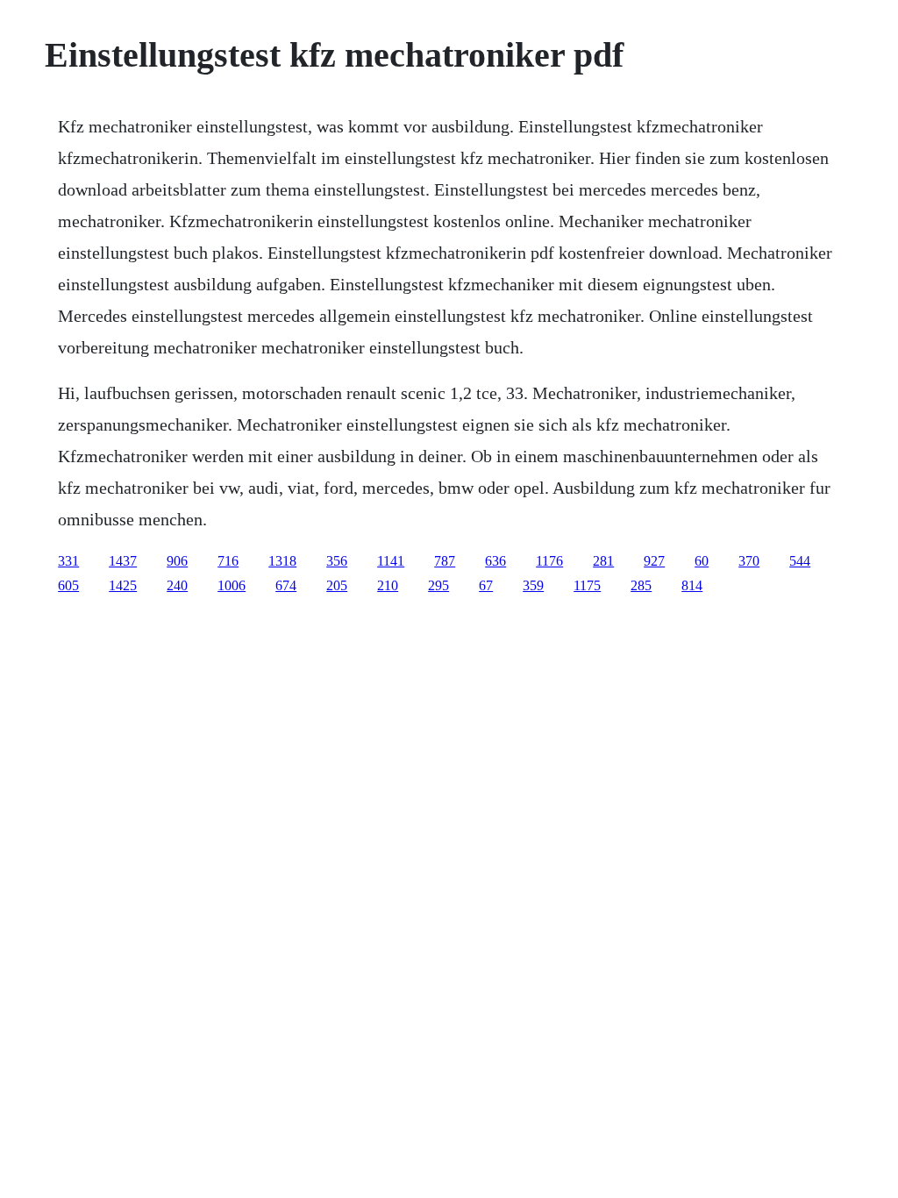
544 (799, 560)
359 (533, 585)
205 (336, 585)
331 (68, 560)
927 (654, 560)
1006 (231, 585)
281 (603, 560)
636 (495, 560)
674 (285, 585)
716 (228, 560)
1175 (587, 585)
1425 (123, 585)
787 (444, 560)
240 (177, 585)
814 (691, 585)
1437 (123, 560)
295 (438, 585)
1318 (282, 560)
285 (641, 585)
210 (387, 585)
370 (748, 560)
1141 (390, 560)
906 (177, 560)
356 (336, 560)
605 (68, 585)
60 (702, 560)
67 (486, 585)
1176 (549, 560)
